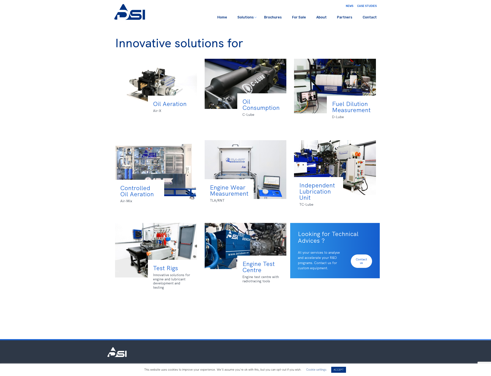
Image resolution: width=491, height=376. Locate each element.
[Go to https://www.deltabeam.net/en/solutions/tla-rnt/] (246, 179)
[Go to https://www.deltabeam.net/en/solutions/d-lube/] (335, 96)
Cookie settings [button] (316, 370)
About (321, 17)
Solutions (245, 17)
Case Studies (367, 6)
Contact (370, 17)
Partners (344, 17)
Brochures (273, 17)
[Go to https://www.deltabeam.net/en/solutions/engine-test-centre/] (246, 255)
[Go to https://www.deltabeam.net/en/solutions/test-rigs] (156, 260)
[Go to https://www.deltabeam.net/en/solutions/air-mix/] (156, 179)
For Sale (299, 17)
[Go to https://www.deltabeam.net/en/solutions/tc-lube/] (335, 177)
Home (222, 17)
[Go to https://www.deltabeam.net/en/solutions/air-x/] (156, 96)
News (349, 6)
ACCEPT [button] (339, 369)
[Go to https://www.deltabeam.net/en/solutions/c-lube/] (246, 93)
